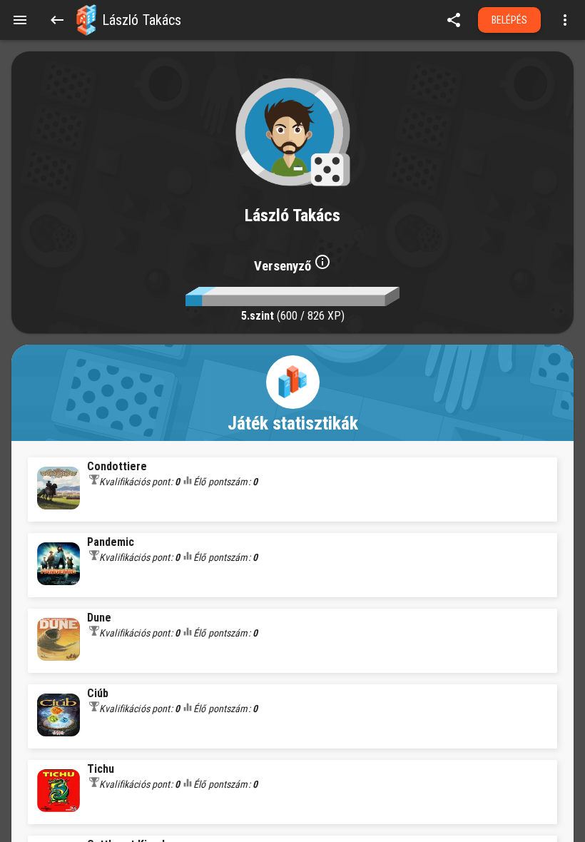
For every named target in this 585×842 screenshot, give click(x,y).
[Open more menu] (565, 20)
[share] (453, 20)
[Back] (57, 20)
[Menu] (20, 20)
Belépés (510, 20)
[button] (86, 20)
